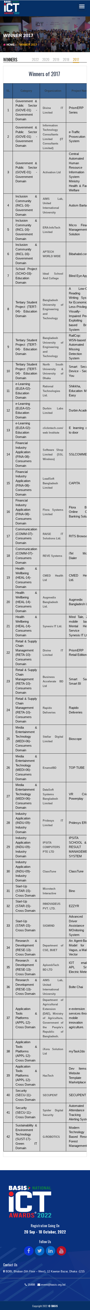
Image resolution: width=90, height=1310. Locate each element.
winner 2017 (28, 44)
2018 (66, 59)
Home (10, 44)
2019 (56, 59)
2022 (35, 59)
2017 (76, 59)
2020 (45, 59)
